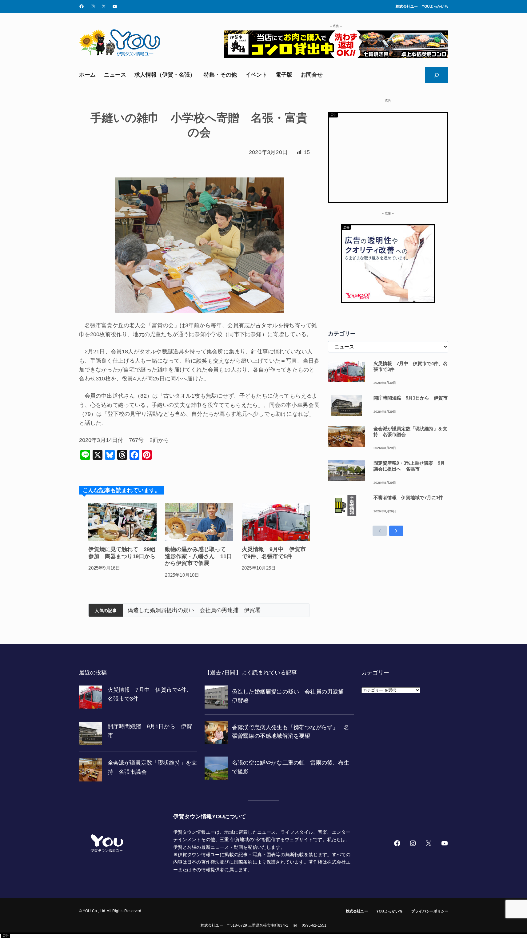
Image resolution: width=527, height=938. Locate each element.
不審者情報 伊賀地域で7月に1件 (408, 497)
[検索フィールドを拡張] (436, 75)
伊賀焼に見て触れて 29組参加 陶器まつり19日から (121, 552)
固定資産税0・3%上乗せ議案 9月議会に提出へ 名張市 (409, 465)
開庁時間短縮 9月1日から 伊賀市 (410, 397)
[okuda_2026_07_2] (336, 56)
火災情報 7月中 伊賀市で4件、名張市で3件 (410, 366)
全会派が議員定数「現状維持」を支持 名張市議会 (410, 431)
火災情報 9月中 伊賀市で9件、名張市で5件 (274, 552)
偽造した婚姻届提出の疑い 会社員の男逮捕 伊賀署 (194, 610)
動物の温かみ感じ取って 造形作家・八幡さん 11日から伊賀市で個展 (198, 556)
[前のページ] (380, 531)
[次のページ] (396, 531)
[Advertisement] (388, 156)
